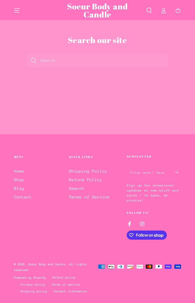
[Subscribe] (178, 172)
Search (76, 188)
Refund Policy (85, 179)
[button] (149, 10)
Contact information (70, 291)
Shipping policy (34, 291)
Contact (23, 197)
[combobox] (91, 60)
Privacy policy (33, 284)
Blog (19, 188)
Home (19, 171)
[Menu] (17, 10)
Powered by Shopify (30, 277)
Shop (19, 179)
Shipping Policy (88, 171)
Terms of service (66, 284)
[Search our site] (33, 60)
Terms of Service (89, 197)
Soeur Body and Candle (47, 264)
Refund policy (64, 277)
